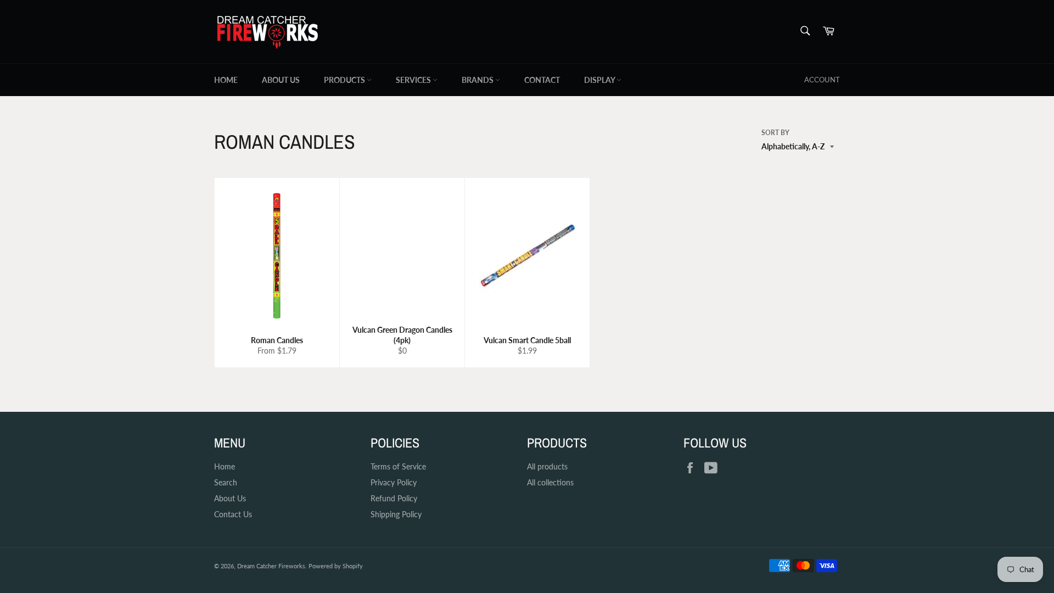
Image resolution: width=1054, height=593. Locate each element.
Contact (542, 80)
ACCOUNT (822, 79)
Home (226, 80)
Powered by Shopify (336, 565)
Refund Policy (394, 498)
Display (600, 80)
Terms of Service (398, 466)
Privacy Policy (394, 482)
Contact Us (233, 514)
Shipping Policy (396, 514)
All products (547, 466)
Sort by (775, 132)
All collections (550, 482)
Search (225, 482)
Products (345, 80)
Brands (478, 80)
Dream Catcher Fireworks (271, 565)
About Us (281, 80)
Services (414, 80)
